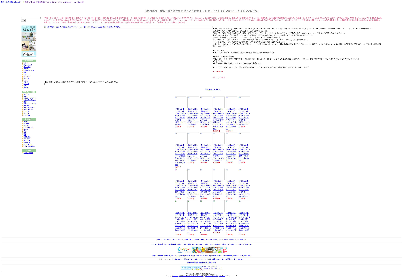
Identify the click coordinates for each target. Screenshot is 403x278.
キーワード (189, 240)
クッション (27, 115)
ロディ (26, 74)
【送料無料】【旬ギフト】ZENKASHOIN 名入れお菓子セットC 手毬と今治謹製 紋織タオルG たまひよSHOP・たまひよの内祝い (180, 155)
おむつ (26, 63)
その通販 (181, 255)
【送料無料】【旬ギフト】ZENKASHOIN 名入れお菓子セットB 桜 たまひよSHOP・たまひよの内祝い (244, 152)
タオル (26, 129)
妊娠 (25, 96)
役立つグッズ (198, 255)
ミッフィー (27, 138)
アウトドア (174, 255)
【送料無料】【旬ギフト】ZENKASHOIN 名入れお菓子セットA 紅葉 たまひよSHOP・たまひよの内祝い (180, 116)
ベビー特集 (230, 244)
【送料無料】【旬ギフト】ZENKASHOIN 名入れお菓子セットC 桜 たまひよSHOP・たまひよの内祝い (205, 188)
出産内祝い (247, 255)
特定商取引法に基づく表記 (207, 262)
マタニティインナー (30, 100)
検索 (159, 244)
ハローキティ (28, 144)
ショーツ (26, 113)
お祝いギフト (189, 255)
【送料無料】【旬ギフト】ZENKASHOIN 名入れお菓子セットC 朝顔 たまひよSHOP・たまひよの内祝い (218, 152)
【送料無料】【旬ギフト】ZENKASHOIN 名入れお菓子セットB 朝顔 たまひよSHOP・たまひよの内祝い (205, 152)
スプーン (26, 78)
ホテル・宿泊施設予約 (225, 255)
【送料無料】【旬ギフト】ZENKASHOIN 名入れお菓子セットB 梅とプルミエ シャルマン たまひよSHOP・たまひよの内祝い (218, 221)
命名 (25, 135)
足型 (25, 133)
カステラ (26, 123)
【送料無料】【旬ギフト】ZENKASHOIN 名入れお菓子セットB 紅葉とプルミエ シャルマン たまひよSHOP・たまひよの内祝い (231, 119)
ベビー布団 (27, 67)
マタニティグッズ (29, 107)
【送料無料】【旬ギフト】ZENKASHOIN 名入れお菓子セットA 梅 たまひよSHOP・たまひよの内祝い (180, 188)
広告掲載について (215, 259)
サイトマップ (205, 259)
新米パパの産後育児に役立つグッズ (12, 2)
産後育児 (167, 255)
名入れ (26, 121)
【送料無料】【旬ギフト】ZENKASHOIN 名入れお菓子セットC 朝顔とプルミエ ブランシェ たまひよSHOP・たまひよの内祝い (180, 222)
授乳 (25, 72)
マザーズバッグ (28, 109)
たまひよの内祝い (29, 146)
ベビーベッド (28, 65)
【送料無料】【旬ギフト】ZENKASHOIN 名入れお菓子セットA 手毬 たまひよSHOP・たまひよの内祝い (244, 116)
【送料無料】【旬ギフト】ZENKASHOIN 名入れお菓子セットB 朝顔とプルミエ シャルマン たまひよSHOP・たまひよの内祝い (231, 222)
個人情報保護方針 (192, 262)
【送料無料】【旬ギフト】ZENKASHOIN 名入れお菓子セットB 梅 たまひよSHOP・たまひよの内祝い (218, 188)
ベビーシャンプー (29, 70)
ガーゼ (26, 87)
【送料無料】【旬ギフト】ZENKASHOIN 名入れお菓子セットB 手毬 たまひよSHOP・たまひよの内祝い (205, 116)
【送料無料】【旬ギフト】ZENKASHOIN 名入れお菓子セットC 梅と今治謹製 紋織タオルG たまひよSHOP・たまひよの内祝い (244, 222)
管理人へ (240, 259)
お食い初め (27, 137)
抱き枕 (26, 69)
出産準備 (26, 105)
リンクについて (177, 259)
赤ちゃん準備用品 (157, 255)
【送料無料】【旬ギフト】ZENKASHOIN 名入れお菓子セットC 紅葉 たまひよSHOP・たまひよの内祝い (193, 116)
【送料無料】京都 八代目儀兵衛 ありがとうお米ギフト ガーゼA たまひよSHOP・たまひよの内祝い (54, 2)
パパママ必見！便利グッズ (243, 244)
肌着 (25, 86)
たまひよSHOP (28, 153)
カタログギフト (28, 127)
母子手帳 (26, 94)
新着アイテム (199, 240)
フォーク (26, 80)
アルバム (26, 125)
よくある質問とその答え (229, 259)
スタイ (26, 82)
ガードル (26, 111)
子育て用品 (214, 255)
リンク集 (194, 244)
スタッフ (197, 259)
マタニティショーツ (30, 103)
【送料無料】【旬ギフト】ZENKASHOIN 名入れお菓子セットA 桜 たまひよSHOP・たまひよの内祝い (231, 152)
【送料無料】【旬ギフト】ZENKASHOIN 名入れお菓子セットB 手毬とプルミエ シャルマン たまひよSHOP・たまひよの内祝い (205, 222)
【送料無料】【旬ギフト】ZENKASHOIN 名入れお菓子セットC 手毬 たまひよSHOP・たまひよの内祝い (244, 188)
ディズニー (27, 140)
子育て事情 (187, 244)
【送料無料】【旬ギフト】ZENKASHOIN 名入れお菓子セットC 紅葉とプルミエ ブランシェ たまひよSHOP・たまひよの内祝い (193, 222)
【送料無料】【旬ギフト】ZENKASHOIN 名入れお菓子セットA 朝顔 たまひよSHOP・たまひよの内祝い (193, 188)
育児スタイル (166, 244)
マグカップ (27, 76)
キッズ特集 (222, 244)
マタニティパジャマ (30, 98)
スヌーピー (27, 142)
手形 (25, 131)
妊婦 (25, 102)
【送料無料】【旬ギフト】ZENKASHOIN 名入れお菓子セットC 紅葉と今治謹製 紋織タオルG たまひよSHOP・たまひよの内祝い (218, 119)
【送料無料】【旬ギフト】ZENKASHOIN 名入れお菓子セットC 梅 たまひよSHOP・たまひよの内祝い (231, 188)
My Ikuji (154, 244)
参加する (180, 244)
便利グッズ (206, 255)
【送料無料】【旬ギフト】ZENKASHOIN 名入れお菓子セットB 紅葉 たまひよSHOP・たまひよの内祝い (193, 152)
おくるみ (26, 84)
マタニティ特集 (213, 244)
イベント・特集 (212, 240)
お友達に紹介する (188, 259)
